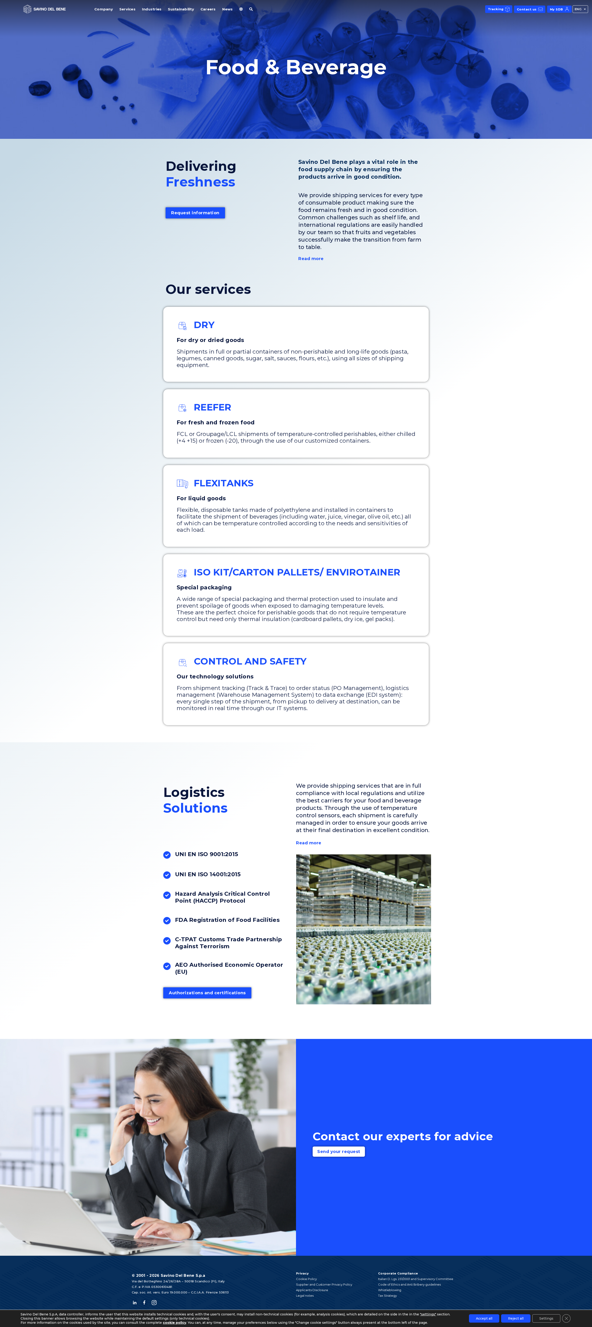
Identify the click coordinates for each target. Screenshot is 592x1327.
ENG (578, 9)
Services (127, 9)
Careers (208, 9)
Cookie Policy (306, 1279)
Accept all (484, 1318)
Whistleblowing (389, 1290)
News (227, 9)
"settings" (428, 1314)
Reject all (516, 1318)
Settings (546, 1318)
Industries (152, 9)
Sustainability (181, 9)
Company (103, 9)
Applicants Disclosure (312, 1290)
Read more (311, 258)
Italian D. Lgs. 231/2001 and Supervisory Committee (415, 1279)
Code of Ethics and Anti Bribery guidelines (409, 1284)
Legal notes (305, 1295)
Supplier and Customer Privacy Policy (324, 1284)
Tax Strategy (387, 1295)
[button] (362, 258)
